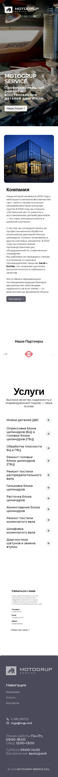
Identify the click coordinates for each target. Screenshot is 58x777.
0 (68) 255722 (29, 16)
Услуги (10, 697)
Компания (13, 692)
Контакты (12, 703)
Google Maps (17, 623)
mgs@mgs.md (18, 617)
